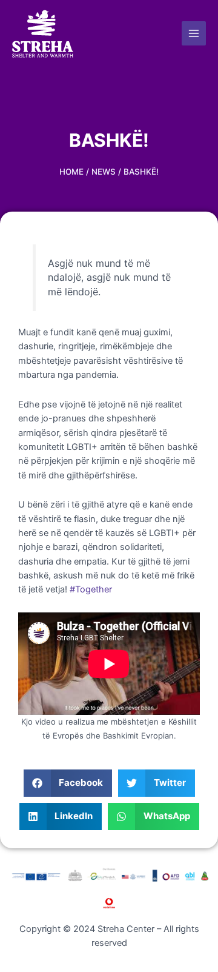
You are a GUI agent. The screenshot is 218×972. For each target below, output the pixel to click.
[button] (68, 783)
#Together (91, 589)
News (103, 171)
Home (71, 171)
